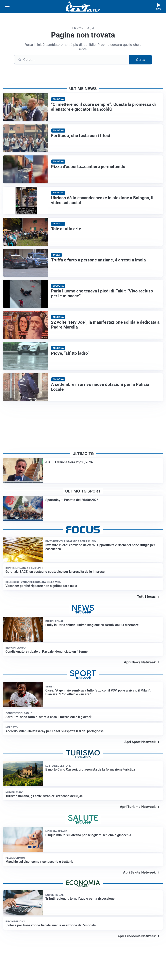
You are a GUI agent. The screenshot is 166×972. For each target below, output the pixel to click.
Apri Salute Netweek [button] (139, 872)
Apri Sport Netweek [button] (140, 742)
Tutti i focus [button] (146, 596)
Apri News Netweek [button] (140, 662)
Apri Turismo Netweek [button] (138, 807)
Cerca (140, 60)
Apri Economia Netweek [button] (136, 936)
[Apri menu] (7, 6)
